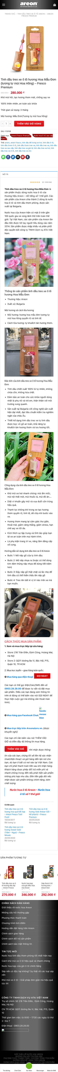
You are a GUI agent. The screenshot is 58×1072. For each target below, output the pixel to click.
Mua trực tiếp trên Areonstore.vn (24, 728)
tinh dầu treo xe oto (23, 151)
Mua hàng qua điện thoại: (20, 676)
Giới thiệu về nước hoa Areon (17, 907)
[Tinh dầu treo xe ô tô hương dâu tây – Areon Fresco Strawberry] (9, 871)
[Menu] (3, 4)
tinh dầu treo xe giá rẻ (24, 148)
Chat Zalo (17, 1070)
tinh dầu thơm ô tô (8, 145)
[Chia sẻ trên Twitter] (13, 157)
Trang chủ (10, 14)
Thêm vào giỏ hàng (29, 123)
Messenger (40, 1070)
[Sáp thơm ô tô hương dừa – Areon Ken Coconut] (48, 871)
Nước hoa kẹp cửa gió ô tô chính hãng (21, 966)
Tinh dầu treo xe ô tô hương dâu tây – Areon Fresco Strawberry (9, 886)
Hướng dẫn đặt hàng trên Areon (18, 928)
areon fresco (16, 143)
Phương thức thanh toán (14, 917)
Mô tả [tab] (5, 174)
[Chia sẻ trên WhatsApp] (3, 157)
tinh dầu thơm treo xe (26, 145)
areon (7, 143)
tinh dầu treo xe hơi (42, 148)
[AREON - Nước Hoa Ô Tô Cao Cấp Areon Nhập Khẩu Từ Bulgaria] (29, 4)
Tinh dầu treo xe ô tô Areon (31, 14)
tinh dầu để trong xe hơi (32, 143)
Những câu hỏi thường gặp (15, 912)
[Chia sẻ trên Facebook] (8, 157)
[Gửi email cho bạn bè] (18, 157)
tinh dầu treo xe (42, 145)
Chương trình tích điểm (13, 923)
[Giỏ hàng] (54, 5)
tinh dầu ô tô (48, 143)
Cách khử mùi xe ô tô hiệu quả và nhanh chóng (26, 961)
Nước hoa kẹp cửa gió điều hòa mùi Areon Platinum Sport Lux (28, 886)
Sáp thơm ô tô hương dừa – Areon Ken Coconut (46, 886)
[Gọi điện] (29, 1066)
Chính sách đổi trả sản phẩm (16, 938)
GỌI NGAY (42, 676)
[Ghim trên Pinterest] (23, 157)
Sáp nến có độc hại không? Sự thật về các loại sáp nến (28, 973)
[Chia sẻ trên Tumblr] (27, 157)
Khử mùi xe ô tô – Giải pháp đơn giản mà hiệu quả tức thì (27, 982)
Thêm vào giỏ (15, 749)
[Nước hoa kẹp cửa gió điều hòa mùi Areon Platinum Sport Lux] (28, 871)
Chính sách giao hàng (13, 933)
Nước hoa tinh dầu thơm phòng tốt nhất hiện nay (27, 955)
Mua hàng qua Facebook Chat (22, 715)
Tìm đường (6, 1070)
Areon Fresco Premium (20, 136)
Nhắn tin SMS (51, 1070)
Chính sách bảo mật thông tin (17, 944)
